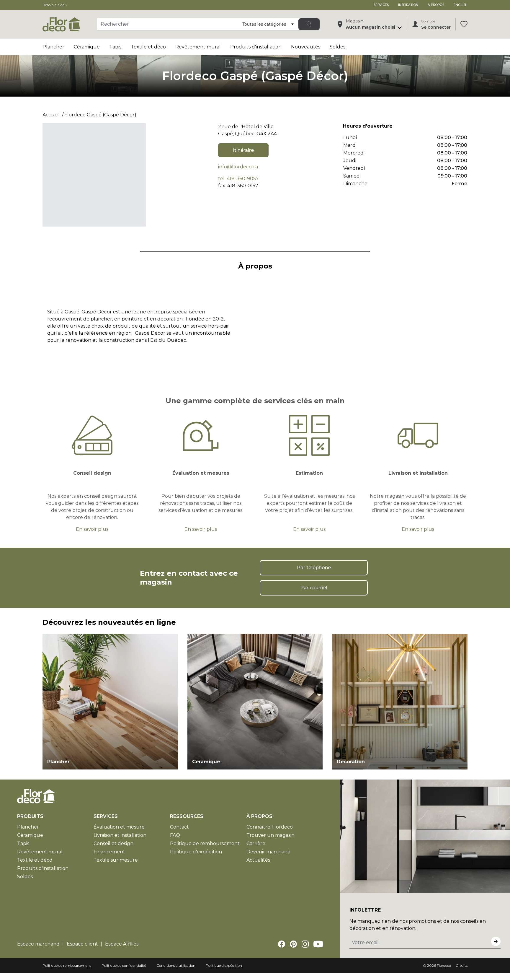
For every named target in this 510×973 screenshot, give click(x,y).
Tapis (115, 47)
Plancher (53, 47)
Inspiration (408, 5)
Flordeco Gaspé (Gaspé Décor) (100, 115)
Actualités (258, 860)
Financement (109, 852)
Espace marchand (38, 944)
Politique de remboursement (205, 843)
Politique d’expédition (224, 965)
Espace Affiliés (121, 944)
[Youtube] (318, 944)
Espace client (82, 944)
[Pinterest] (293, 944)
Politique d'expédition (196, 852)
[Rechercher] (309, 24)
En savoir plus (92, 529)
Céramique (87, 47)
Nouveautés (305, 47)
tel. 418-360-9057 (238, 178)
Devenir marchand (268, 852)
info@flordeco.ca (238, 167)
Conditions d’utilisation (175, 965)
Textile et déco (148, 47)
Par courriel (313, 587)
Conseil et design (113, 843)
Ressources (186, 816)
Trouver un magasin (270, 835)
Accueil (51, 115)
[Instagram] (305, 944)
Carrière (255, 843)
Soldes (337, 47)
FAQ (175, 835)
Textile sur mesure (116, 860)
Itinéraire (243, 150)
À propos (436, 5)
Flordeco (444, 965)
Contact (179, 827)
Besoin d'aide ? (54, 5)
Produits (30, 816)
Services (381, 5)
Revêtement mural (198, 47)
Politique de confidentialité (124, 965)
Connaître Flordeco (269, 827)
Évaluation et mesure (119, 827)
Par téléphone (314, 567)
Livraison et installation (120, 835)
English (461, 5)
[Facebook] (281, 944)
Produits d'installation (256, 47)
